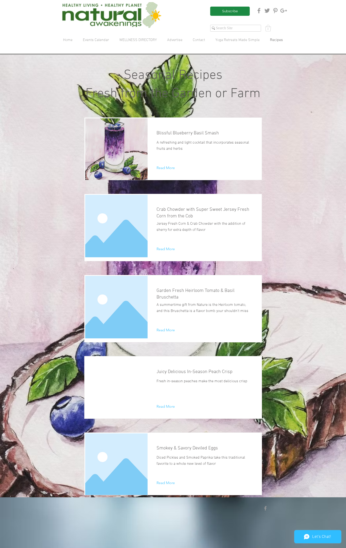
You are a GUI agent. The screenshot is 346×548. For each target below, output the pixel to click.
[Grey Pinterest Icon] (275, 10)
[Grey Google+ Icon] (283, 10)
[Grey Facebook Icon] (258, 10)
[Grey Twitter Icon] (267, 10)
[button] (268, 28)
